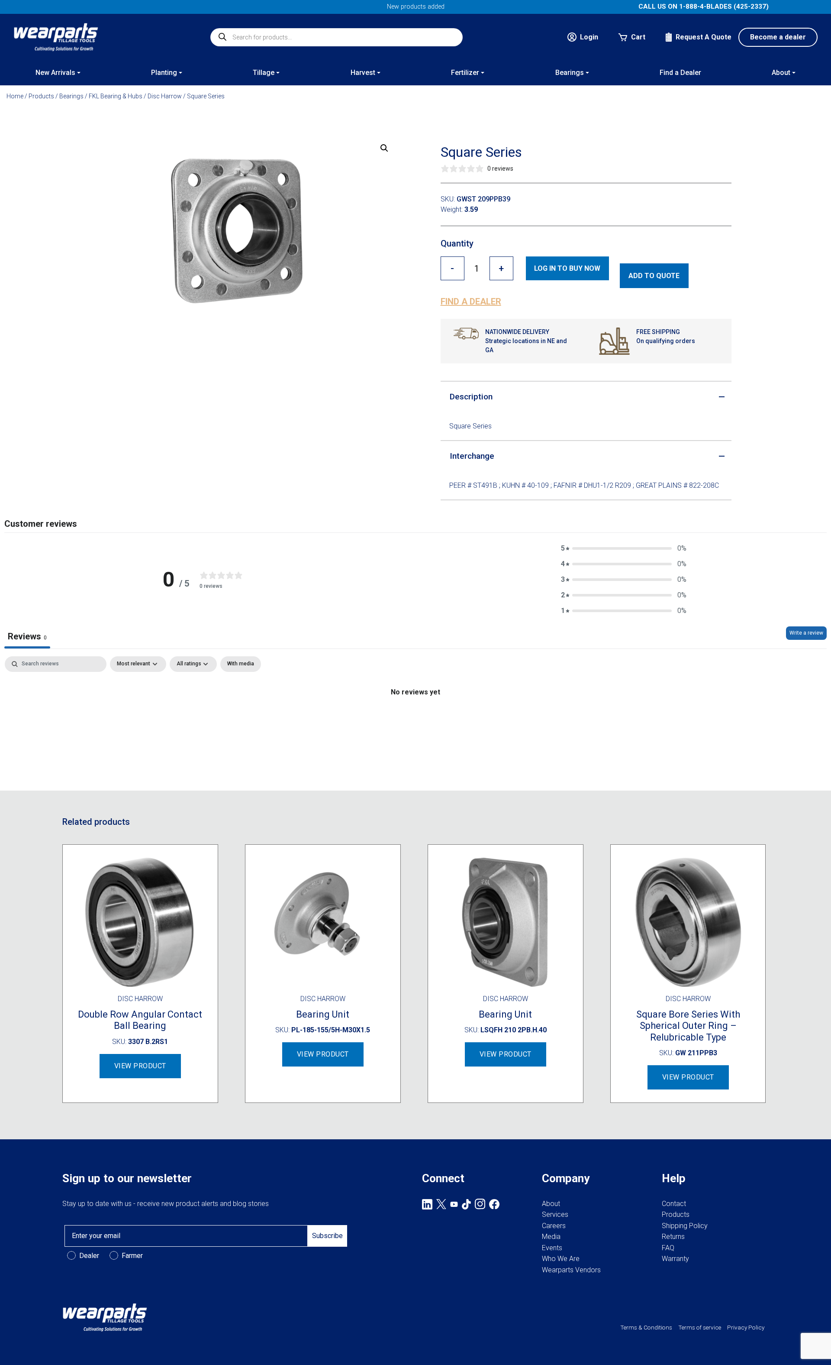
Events (552, 1248)
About (551, 1204)
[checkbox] (240, 664)
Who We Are (561, 1259)
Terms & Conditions (646, 1327)
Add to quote (654, 276)
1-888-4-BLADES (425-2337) (724, 6)
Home (14, 96)
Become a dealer (778, 37)
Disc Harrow (165, 96)
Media (551, 1236)
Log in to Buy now (567, 268)
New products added (415, 6)
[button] (384, 148)
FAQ (668, 1248)
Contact (674, 1204)
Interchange (472, 456)
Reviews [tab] (27, 636)
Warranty (675, 1259)
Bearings (71, 96)
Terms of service (699, 1327)
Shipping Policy (685, 1226)
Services (555, 1214)
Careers (554, 1226)
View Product (140, 1066)
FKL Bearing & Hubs (115, 96)
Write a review (806, 633)
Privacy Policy (745, 1327)
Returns (673, 1236)
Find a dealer (471, 301)
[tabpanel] (415, 721)
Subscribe (327, 1236)
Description (471, 397)
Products (41, 96)
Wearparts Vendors (571, 1270)
